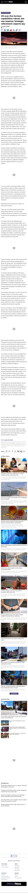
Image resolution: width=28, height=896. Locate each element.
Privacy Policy (4, 865)
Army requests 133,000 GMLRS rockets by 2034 (17, 721)
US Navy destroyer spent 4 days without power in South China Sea (13, 805)
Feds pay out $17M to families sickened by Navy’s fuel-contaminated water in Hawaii (13, 687)
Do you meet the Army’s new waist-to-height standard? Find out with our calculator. (12, 615)
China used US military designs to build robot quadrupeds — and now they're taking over (14, 717)
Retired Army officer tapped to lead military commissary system (11, 568)
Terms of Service (4, 867)
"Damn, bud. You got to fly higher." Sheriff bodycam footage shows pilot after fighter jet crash (17, 728)
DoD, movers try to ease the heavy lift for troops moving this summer (13, 663)
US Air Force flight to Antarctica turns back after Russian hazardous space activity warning (13, 795)
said (21, 300)
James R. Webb (6, 26)
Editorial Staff (4, 879)
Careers (16, 876)
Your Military (6, 13)
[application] (14, 708)
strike (19, 55)
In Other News (5, 456)
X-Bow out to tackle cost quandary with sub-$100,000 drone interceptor (14, 498)
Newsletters (17, 867)
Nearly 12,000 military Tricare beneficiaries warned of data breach (14, 546)
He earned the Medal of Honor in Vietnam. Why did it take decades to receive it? (14, 786)
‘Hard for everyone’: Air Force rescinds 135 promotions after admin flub (11, 591)
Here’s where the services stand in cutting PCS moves (12, 639)
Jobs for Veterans (18, 877)
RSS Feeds (17, 868)
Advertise (3, 874)
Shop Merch (17, 870)
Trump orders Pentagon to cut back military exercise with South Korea (17, 734)
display (3, 275)
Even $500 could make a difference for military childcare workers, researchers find (12, 474)
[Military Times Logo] (8, 2)
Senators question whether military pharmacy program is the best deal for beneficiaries (12, 522)
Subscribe (17, 865)
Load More (14, 693)
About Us (17, 874)
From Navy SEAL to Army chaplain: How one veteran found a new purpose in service (14, 800)
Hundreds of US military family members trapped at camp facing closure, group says (13, 790)
